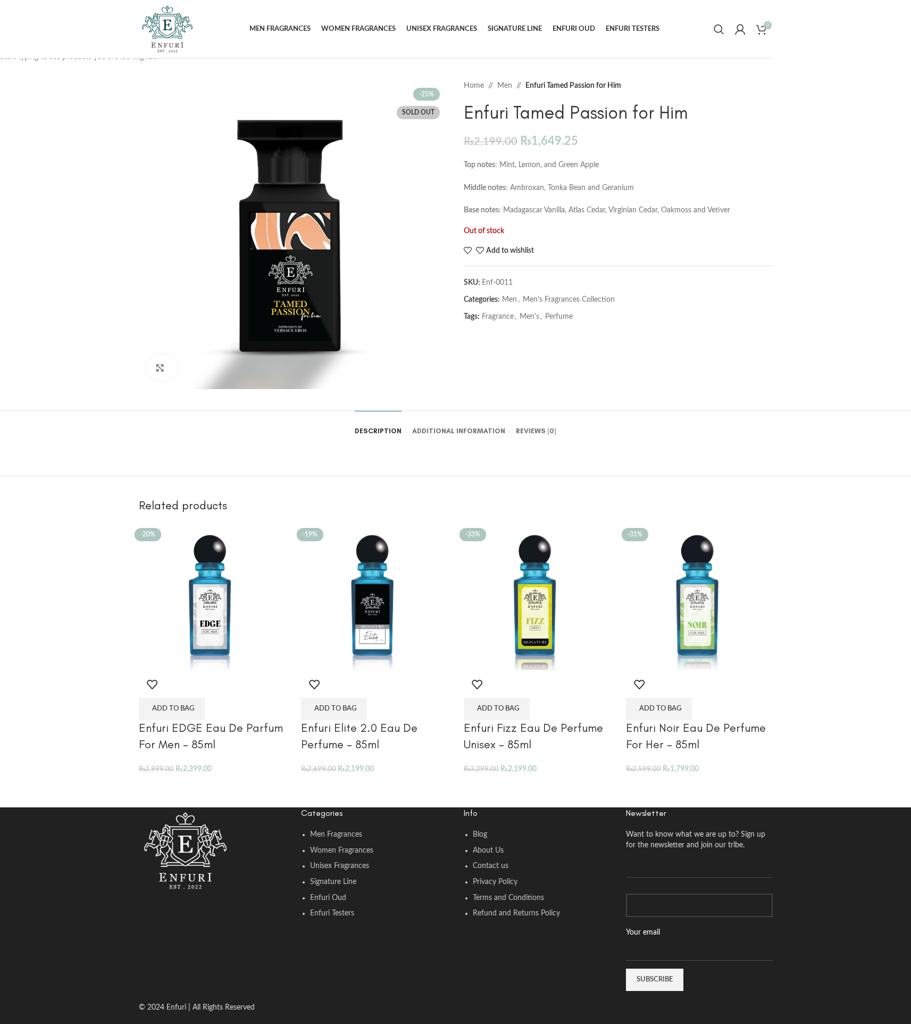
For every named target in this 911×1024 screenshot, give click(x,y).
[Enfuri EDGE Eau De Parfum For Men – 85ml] (212, 597)
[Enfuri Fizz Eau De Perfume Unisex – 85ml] (537, 597)
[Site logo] (167, 28)
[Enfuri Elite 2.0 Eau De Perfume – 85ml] (374, 597)
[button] (172, 709)
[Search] (719, 29)
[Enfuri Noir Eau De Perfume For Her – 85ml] (699, 597)
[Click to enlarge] (162, 367)
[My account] (740, 29)
